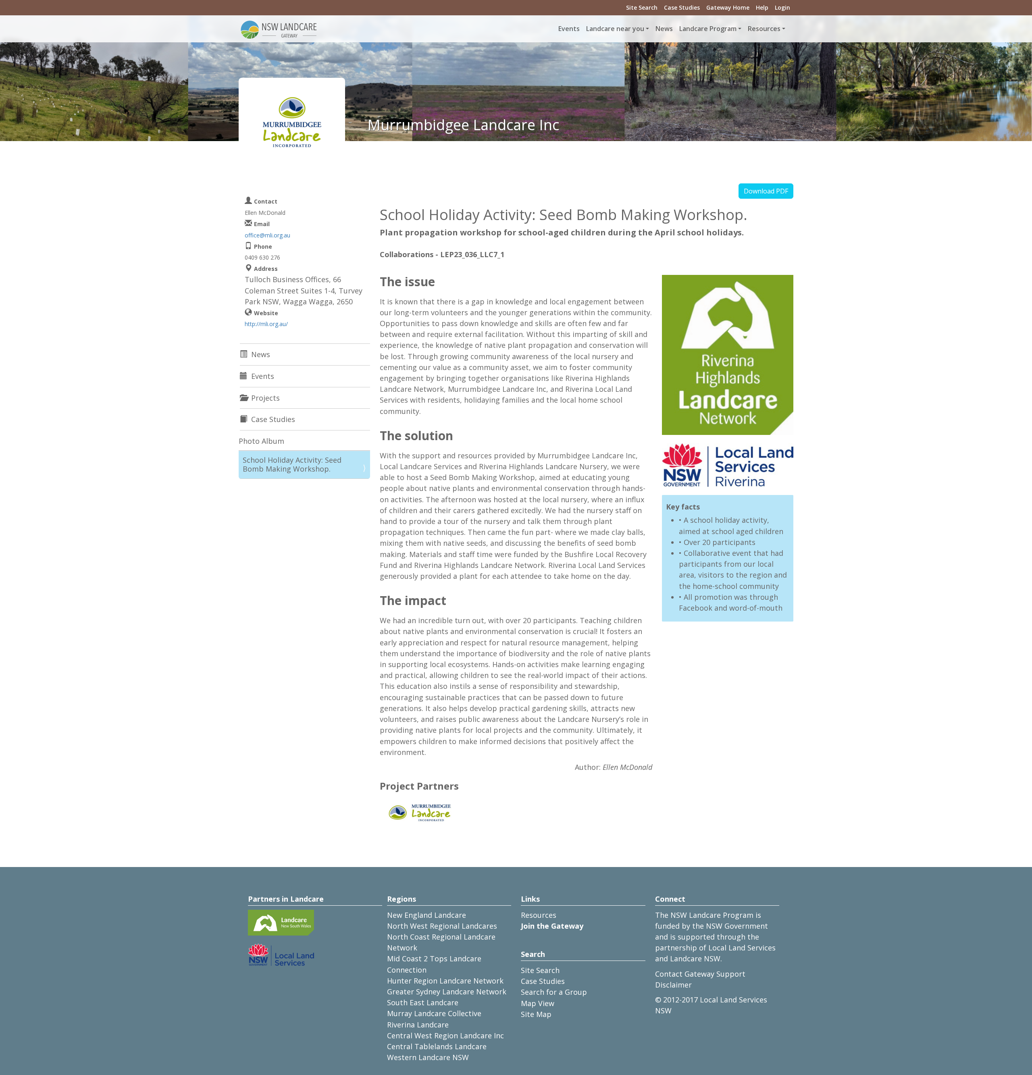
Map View (537, 1003)
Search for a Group (554, 992)
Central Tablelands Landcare (437, 1046)
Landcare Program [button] (708, 28)
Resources (538, 915)
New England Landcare (426, 915)
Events (569, 28)
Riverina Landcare (418, 1024)
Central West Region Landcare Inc (445, 1035)
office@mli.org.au (267, 235)
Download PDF (766, 191)
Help (762, 7)
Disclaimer (673, 985)
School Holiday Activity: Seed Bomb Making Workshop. (292, 464)
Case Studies (682, 7)
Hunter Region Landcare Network (445, 981)
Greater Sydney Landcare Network (446, 991)
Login (782, 7)
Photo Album (261, 441)
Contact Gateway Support (700, 974)
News (664, 28)
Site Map (536, 1014)
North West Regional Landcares (442, 926)
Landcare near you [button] (615, 28)
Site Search (641, 7)
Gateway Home (727, 7)
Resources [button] (764, 28)
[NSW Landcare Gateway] (279, 29)
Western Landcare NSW (428, 1057)
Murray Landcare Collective (434, 1013)
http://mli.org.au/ (266, 324)
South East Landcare (422, 1002)
